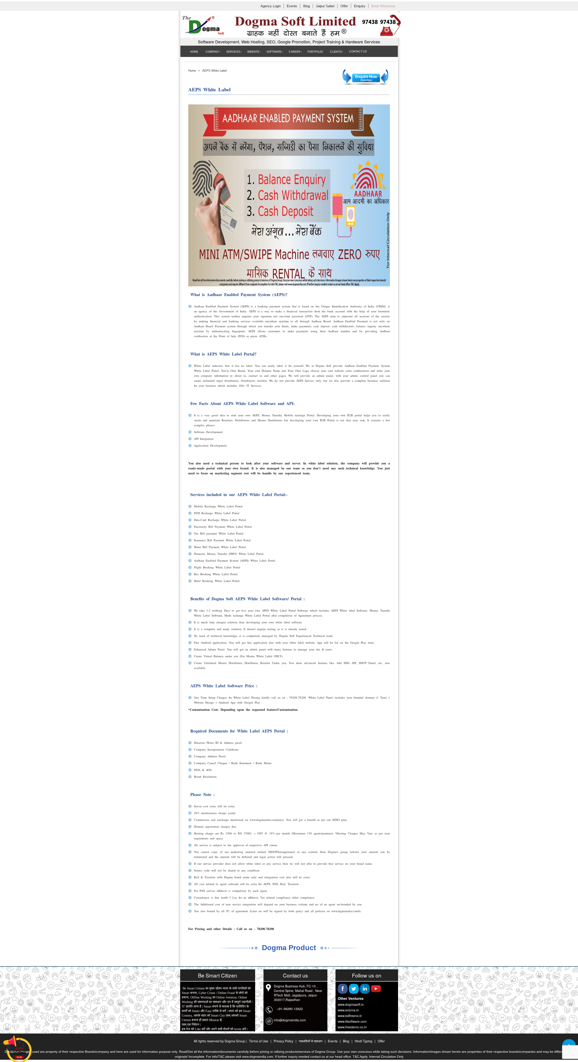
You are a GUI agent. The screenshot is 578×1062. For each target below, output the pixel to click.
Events (292, 6)
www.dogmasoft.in (351, 1004)
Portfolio (315, 51)
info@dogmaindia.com (290, 1020)
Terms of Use (258, 1041)
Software (274, 51)
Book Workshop (383, 6)
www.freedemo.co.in (352, 1027)
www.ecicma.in (348, 1010)
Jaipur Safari (325, 6)
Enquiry (359, 6)
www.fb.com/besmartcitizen (199, 1030)
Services (233, 51)
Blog (306, 6)
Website (253, 51)
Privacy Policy (283, 1041)
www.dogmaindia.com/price (267, 820)
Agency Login (271, 6)
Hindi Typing (363, 1041)
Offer (344, 6)
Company (212, 51)
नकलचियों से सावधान (310, 1041)
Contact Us (358, 51)
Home (194, 51)
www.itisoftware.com (352, 1021)
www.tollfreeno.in (350, 1015)
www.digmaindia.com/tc (346, 911)
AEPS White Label (214, 70)
